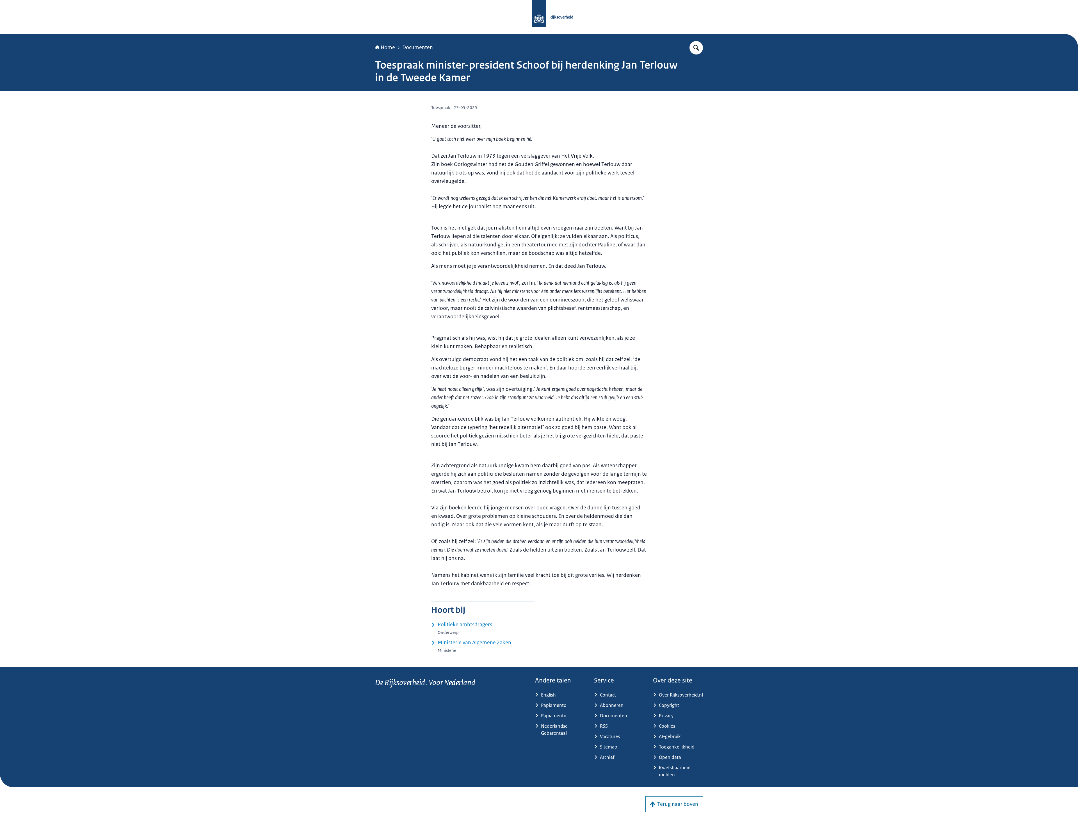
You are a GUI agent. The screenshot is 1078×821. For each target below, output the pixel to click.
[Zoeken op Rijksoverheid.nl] (696, 48)
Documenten (417, 47)
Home (388, 47)
